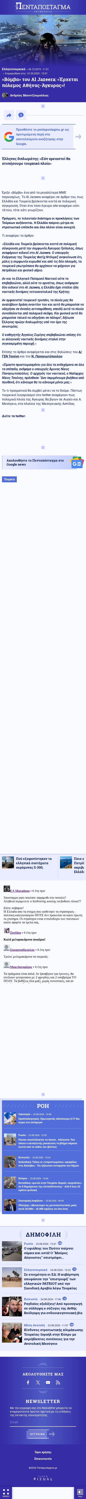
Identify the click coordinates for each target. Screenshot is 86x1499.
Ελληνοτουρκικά (13, 69)
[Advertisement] (43, 672)
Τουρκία (9, 479)
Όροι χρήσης (43, 1452)
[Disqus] (43, 934)
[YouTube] (48, 1382)
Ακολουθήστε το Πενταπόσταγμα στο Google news (35, 462)
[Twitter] (38, 1382)
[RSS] (58, 1382)
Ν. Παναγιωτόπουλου (46, 356)
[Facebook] (28, 1382)
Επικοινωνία (43, 1459)
